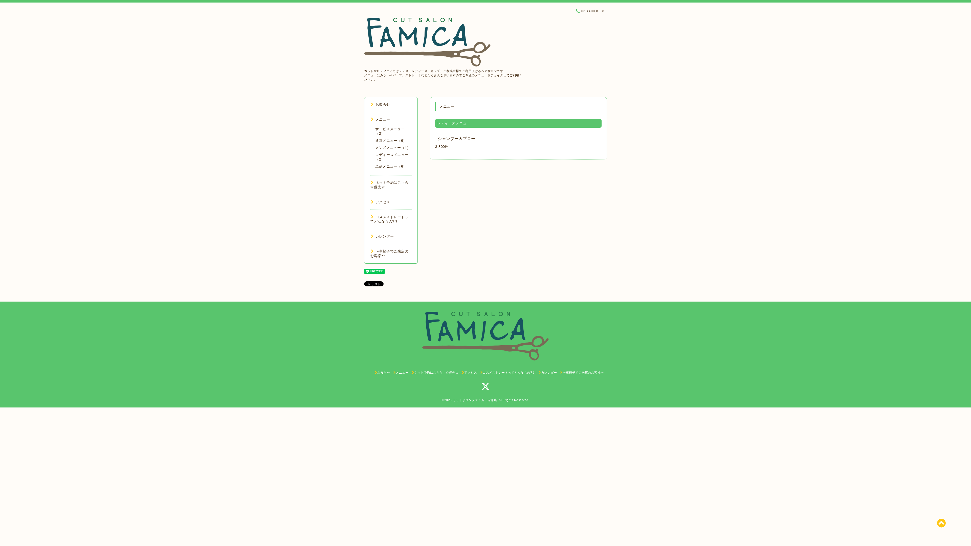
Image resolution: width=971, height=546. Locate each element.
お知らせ (383, 104)
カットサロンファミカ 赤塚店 (475, 400)
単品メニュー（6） (391, 166)
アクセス (383, 202)
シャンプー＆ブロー (456, 138)
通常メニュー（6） (391, 141)
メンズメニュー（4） (392, 148)
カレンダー (385, 236)
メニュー (383, 119)
